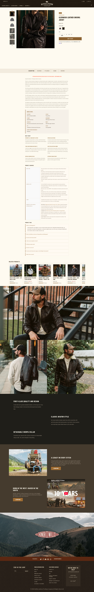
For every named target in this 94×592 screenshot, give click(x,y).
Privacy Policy (37, 575)
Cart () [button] (89, 1)
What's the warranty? (30, 254)
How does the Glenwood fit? (31, 237)
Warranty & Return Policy (54, 580)
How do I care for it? (30, 247)
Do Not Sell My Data (53, 582)
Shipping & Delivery (38, 579)
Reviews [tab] (63, 70)
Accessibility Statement (39, 583)
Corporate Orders (38, 577)
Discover (27, 5)
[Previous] (18, 38)
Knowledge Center (38, 573)
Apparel (21, 5)
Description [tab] (31, 70)
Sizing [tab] (54, 70)
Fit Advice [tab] (47, 70)
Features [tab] (39, 70)
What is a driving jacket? (30, 225)
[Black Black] (63, 28)
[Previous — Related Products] (10, 274)
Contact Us (5, 1)
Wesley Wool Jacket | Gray (58, 278)
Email (15, 571)
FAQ (49, 573)
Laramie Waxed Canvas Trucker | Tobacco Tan (44, 278)
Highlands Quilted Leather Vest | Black (52, 204)
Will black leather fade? (30, 244)
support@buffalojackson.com (73, 571)
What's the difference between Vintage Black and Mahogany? (37, 234)
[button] (10, 5)
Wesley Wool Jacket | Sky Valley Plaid (16, 278)
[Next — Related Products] (83, 272)
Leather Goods (14, 5)
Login (83, 1)
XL (66, 34)
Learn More (56, 468)
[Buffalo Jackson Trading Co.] (47, 3)
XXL (69, 34)
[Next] (52, 38)
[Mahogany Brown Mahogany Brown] (60, 28)
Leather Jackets (5, 5)
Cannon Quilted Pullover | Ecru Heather (30, 278)
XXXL (71, 34)
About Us (36, 569)
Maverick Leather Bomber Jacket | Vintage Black (55, 210)
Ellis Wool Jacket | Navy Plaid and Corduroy (73, 278)
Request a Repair (52, 578)
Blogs (35, 571)
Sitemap (35, 581)
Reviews (50, 571)
